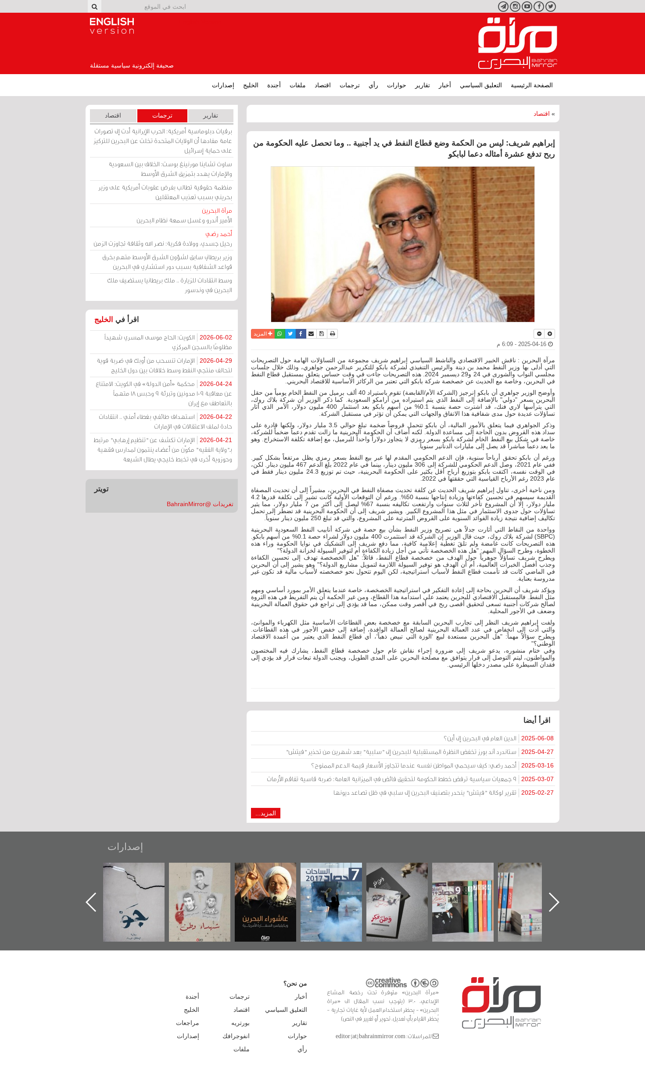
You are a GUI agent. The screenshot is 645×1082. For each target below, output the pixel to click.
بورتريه (240, 1022)
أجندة (274, 85)
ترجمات (350, 85)
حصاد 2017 (406, 872)
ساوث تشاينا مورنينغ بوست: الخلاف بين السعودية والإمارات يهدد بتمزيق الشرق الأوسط (170, 168)
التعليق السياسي (481, 85)
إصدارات (223, 85)
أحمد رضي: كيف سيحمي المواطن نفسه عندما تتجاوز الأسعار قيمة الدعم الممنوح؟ (432, 765)
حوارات (396, 85)
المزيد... (265, 813)
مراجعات (187, 1022)
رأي (373, 85)
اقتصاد (323, 85)
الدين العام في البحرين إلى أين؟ (499, 738)
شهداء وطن (274, 872)
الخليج (250, 85)
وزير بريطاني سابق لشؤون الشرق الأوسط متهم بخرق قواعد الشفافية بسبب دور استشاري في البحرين (167, 261)
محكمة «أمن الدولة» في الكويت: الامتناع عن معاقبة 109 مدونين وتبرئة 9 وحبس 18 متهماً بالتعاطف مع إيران (164, 393)
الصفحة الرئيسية (532, 85)
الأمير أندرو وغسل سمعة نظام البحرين (184, 215)
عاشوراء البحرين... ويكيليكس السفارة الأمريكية (340, 882)
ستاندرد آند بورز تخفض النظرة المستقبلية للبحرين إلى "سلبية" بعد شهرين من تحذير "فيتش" (420, 751)
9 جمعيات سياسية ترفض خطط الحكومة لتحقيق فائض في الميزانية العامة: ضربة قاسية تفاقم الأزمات (410, 778)
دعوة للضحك (142, 872)
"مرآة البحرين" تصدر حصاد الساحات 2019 (537, 882)
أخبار (445, 85)
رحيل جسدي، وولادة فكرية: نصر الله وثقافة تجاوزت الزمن (162, 238)
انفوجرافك (236, 1035)
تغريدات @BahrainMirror (200, 503)
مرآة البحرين (517, 43)
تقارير (422, 85)
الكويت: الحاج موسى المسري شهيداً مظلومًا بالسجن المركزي (168, 341)
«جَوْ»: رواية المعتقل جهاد (208, 877)
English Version (112, 26)
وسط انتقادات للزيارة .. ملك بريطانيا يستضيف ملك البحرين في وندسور (169, 284)
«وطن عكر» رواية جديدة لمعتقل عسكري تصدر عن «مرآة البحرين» (471, 887)
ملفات (298, 85)
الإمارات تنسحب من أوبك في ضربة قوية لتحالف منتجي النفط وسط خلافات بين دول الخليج (164, 365)
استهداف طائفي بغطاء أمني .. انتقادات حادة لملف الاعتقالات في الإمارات (165, 421)
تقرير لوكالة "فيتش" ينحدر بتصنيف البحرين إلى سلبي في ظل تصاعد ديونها (443, 792)
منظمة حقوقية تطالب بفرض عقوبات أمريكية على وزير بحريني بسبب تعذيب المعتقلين (165, 191)
